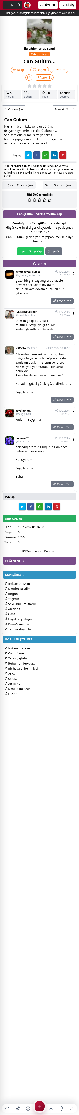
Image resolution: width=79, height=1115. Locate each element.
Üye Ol (55, 251)
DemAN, (26, 347)
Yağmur (13, 599)
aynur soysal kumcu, (28, 273)
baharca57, (23, 439)
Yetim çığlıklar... (18, 658)
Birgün (12, 594)
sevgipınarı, (23, 412)
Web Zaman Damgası (40, 551)
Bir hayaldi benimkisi (22, 668)
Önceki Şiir (15, 109)
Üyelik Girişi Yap (30, 251)
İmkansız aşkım (18, 584)
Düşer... (13, 694)
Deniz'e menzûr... (19, 624)
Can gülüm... (16, 653)
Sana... (12, 679)
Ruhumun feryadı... (21, 663)
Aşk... (11, 674)
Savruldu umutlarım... (23, 604)
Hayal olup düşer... (20, 619)
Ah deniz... (15, 609)
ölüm (20, 126)
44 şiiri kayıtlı (41, 54)
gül (45, 126)
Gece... (12, 614)
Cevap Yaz (63, 301)
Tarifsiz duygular (19, 629)
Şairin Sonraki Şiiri (58, 185)
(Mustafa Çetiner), (27, 313)
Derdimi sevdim (19, 589)
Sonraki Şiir (63, 109)
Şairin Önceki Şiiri (20, 185)
